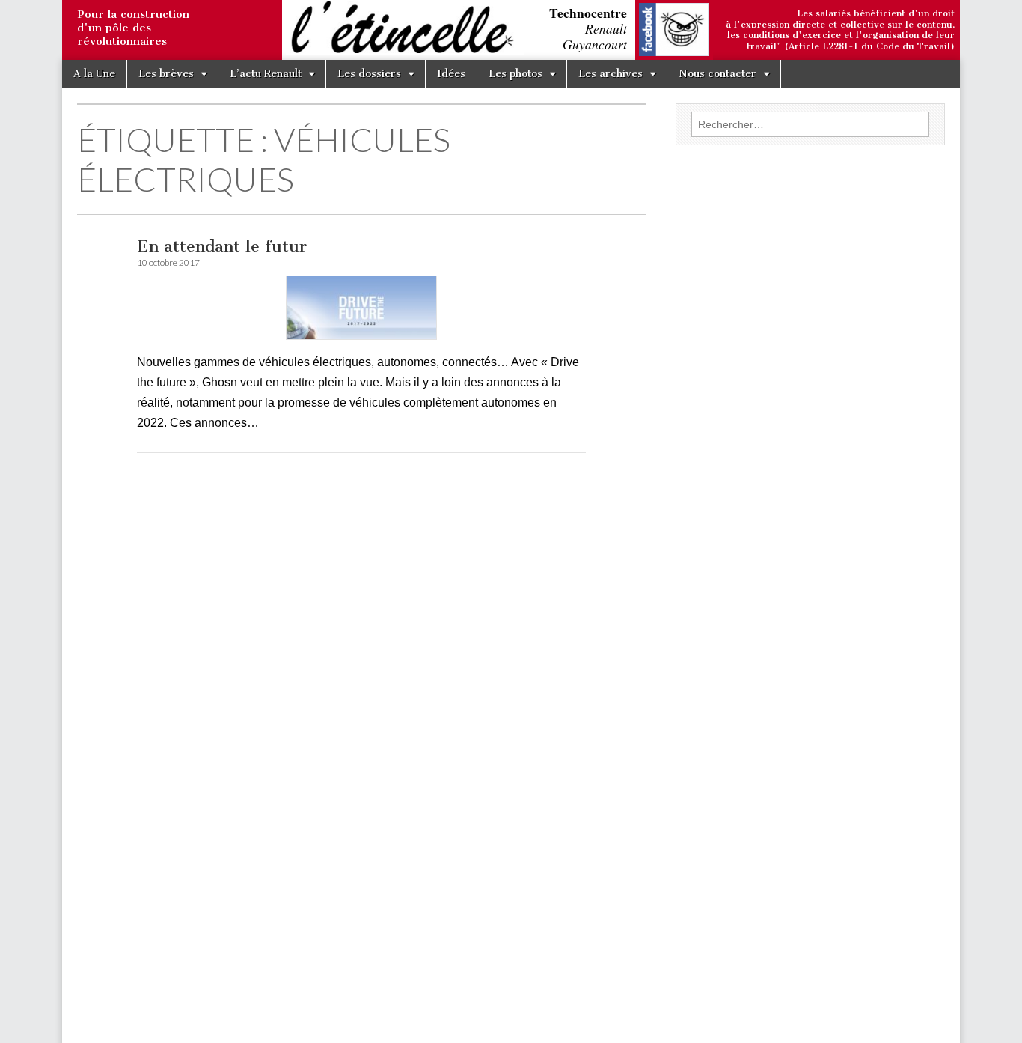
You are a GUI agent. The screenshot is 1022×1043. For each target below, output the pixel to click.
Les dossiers (369, 73)
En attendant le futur (222, 246)
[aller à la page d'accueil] (66, 31)
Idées (451, 73)
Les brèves (166, 73)
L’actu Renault (266, 73)
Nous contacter (717, 73)
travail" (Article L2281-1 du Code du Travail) (851, 46)
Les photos (515, 73)
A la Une (94, 73)
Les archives (610, 73)
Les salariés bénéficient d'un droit (876, 13)
